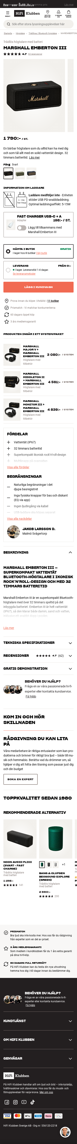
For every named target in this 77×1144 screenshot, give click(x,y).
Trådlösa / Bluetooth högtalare (43, 33)
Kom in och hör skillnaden (24, 719)
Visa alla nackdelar (19, 518)
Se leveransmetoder (24, 273)
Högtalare (20, 33)
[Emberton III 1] (34, 95)
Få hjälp (31, 696)
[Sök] (8, 24)
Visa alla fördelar (18, 467)
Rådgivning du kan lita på (35, 741)
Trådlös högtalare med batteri (23, 41)
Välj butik (41, 253)
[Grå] (56, 864)
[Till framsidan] (27, 13)
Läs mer (69, 4)
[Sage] (20, 173)
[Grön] (42, 864)
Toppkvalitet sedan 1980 (37, 798)
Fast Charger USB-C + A (39, 216)
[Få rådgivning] (65, 1132)
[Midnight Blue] (31, 173)
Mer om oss (46, 1092)
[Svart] (8, 173)
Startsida (8, 33)
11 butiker (53, 301)
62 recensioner (35, 54)
